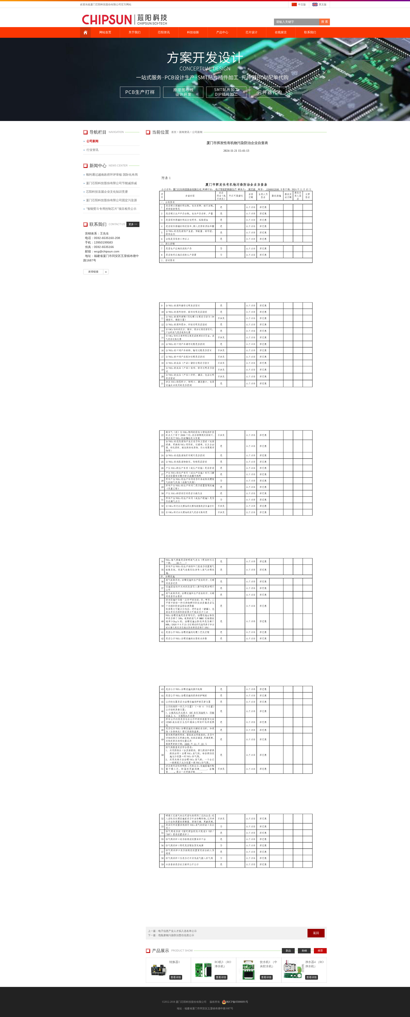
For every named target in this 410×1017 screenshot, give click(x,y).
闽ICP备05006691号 (237, 1001)
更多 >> (133, 224)
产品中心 (222, 32)
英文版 (323, 4)
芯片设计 (252, 32)
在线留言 (281, 32)
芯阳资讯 (164, 32)
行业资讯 (92, 150)
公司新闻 (197, 132)
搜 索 (324, 21)
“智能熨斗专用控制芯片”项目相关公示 (111, 208)
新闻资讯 (184, 132)
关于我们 (135, 32)
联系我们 (310, 32)
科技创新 (193, 32)
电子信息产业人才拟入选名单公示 (177, 931)
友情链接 (93, 271)
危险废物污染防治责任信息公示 (176, 935)
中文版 (302, 4)
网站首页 (105, 32)
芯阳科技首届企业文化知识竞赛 (107, 191)
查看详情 (176, 977)
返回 (316, 933)
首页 (173, 132)
